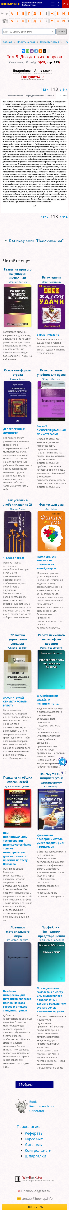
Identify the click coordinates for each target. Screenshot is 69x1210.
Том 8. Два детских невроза (34, 56)
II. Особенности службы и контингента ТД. (48, 699)
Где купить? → (32, 77)
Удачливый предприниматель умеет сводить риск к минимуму (50, 840)
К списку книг (36, 240)
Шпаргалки (35, 1156)
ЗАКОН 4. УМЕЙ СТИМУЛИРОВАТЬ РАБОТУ (15, 701)
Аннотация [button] (43, 71)
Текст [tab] (50, 95)
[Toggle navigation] (53, 4)
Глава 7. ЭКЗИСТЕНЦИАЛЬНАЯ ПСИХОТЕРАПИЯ (51, 430)
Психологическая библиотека (32, 3)
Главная (7, 42)
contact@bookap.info (37, 1198)
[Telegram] (36, 51)
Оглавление (16, 95)
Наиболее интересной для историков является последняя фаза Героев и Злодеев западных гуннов (17, 1000)
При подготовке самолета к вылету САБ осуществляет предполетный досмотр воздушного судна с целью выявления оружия (51, 999)
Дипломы (34, 1144)
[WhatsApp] (27, 51)
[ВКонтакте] (23, 51)
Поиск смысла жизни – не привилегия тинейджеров (46, 562)
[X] (44, 51)
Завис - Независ (48, 334)
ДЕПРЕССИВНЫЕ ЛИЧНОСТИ (14, 431)
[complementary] (34, 1179)
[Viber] (32, 51)
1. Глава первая (14, 558)
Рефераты (34, 1133)
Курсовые (34, 1138)
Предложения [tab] (35, 95)
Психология (28, 1126)
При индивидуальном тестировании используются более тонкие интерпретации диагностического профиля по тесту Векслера (17, 848)
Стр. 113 (62, 95)
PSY (65, 4)
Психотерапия (49, 42)
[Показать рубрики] (59, 4)
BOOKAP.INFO (10, 4)
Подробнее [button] (21, 71)
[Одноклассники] (40, 51)
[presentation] (61, 95)
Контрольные (38, 1150)
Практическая (26, 42)
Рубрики (27, 1084)
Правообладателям (36, 1191)
